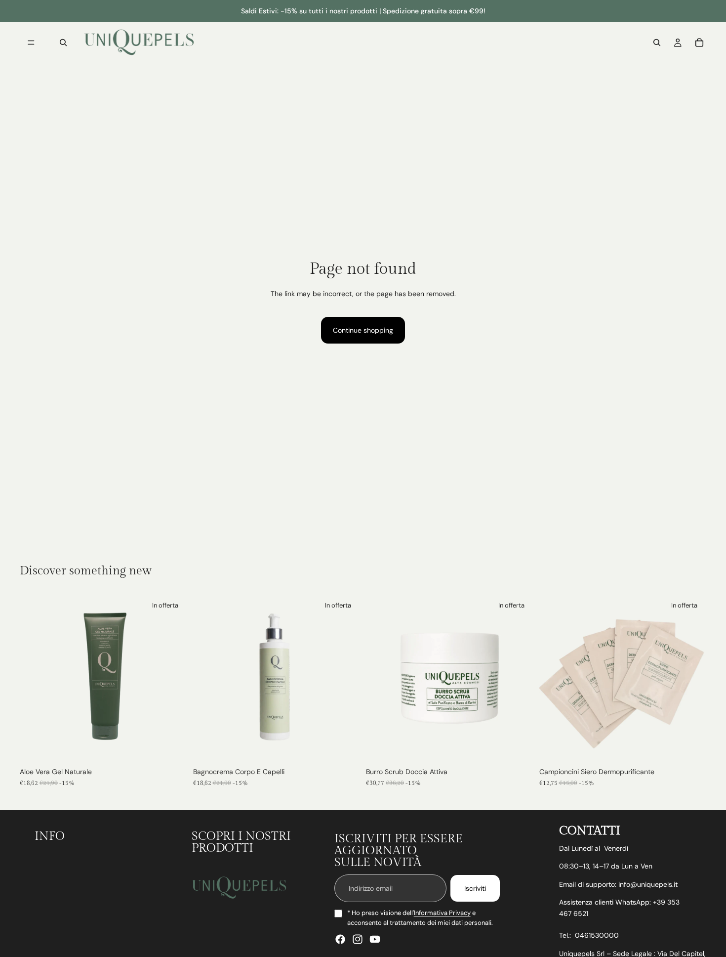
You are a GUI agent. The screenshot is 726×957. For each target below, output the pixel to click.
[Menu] (31, 42)
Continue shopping (363, 330)
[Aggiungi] (172, 747)
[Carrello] (699, 42)
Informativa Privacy (442, 913)
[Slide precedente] (381, 679)
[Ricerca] (63, 42)
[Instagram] (357, 940)
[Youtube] (375, 940)
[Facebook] (340, 940)
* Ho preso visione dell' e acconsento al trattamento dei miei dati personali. (420, 918)
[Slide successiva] (518, 679)
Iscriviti (475, 888)
